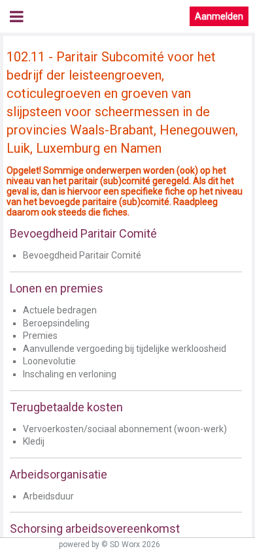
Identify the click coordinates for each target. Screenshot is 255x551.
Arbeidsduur (48, 496)
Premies (40, 335)
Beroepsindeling (56, 323)
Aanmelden (219, 16)
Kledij (33, 441)
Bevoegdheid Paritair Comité (82, 255)
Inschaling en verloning (69, 374)
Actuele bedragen (60, 310)
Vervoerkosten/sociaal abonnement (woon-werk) (125, 429)
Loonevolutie (49, 361)
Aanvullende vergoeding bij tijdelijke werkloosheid (124, 348)
